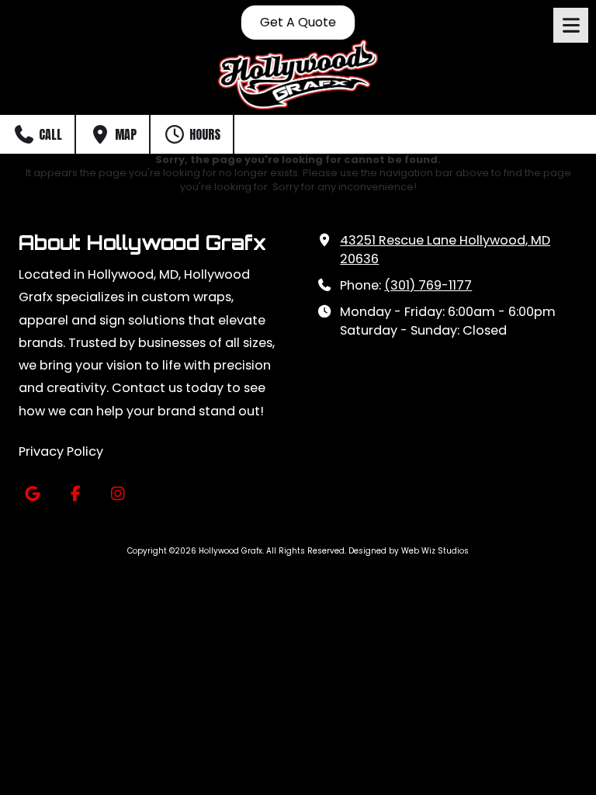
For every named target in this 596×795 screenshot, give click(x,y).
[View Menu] (570, 25)
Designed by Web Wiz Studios (408, 551)
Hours (203, 134)
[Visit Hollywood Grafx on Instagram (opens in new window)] (117, 494)
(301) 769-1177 (428, 285)
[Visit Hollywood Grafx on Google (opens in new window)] (32, 494)
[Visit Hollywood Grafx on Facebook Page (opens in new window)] (74, 494)
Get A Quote (298, 22)
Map (124, 134)
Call (49, 134)
